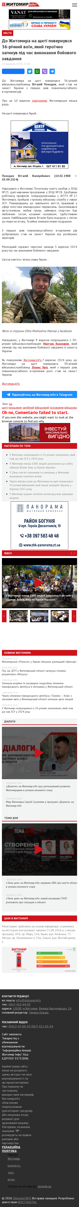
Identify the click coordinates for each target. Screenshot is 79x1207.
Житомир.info (32, 360)
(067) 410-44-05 (19, 1004)
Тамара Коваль (39, 1012)
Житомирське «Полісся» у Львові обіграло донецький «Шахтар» (39, 661)
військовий (42, 407)
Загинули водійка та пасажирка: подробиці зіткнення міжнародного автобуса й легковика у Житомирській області (37, 684)
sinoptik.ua (44, 1186)
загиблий (28, 407)
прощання (15, 407)
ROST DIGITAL (27, 1202)
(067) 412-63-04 (42, 1026)
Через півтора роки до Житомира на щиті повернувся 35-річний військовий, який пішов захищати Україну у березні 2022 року (41, 485)
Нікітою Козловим (56, 344)
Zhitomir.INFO (22, 1198)
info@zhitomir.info (28, 1000)
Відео (8, 553)
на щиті (7, 405)
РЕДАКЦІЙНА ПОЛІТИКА (11, 1149)
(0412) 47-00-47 (19, 1026)
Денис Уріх (40, 367)
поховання (57, 407)
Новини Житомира (17, 653)
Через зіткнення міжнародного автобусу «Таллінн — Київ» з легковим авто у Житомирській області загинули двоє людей (37, 697)
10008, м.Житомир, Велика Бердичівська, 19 (42, 1008)
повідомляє (39, 100)
